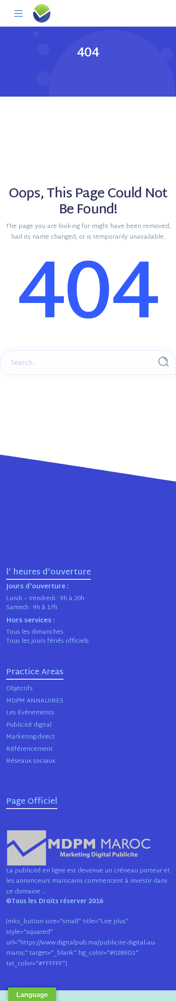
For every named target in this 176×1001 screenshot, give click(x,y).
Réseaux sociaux (30, 761)
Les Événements (30, 713)
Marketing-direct (30, 737)
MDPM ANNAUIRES (34, 701)
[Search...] (163, 362)
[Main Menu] (18, 13)
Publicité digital (29, 725)
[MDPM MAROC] (41, 13)
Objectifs (19, 688)
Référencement (29, 749)
